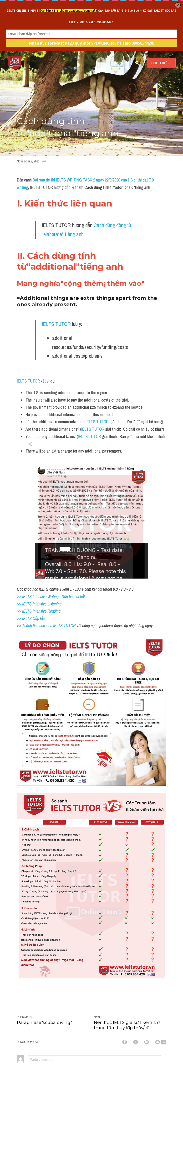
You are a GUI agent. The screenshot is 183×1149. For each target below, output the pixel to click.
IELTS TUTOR (56, 324)
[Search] (137, 63)
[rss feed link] (163, 1042)
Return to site (29, 1042)
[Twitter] (135, 1042)
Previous (26, 1017)
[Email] (157, 1042)
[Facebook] (124, 1042)
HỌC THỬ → (161, 63)
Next (97, 1017)
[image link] (14, 62)
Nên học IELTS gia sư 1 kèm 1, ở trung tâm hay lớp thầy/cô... (127, 1025)
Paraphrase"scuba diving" (44, 1022)
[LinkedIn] (146, 1042)
